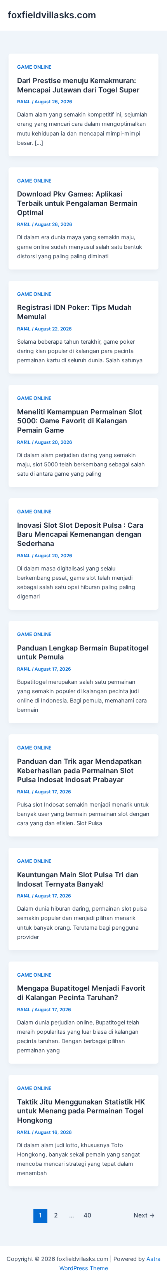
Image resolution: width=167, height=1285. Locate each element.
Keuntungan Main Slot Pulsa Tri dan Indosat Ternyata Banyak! (77, 879)
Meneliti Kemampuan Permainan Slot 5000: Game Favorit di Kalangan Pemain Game (79, 420)
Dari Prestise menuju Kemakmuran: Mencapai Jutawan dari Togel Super (78, 85)
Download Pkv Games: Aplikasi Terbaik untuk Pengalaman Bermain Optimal (77, 203)
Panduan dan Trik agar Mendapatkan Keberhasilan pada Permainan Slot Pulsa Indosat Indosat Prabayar (79, 770)
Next (144, 1215)
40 (87, 1215)
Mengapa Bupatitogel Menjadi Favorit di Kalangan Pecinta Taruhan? (81, 993)
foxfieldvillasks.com (52, 15)
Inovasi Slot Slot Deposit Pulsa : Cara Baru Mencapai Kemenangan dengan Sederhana (80, 534)
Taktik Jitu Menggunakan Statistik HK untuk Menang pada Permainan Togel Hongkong (81, 1110)
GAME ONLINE (34, 67)
